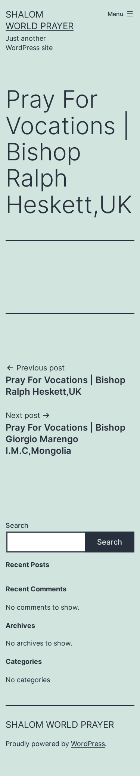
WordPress (88, 744)
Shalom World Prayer (60, 724)
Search (17, 525)
